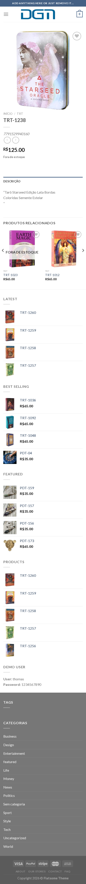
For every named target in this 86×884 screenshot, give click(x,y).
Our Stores (36, 871)
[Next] (83, 259)
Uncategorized (14, 838)
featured (9, 762)
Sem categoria (14, 804)
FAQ (67, 871)
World (8, 846)
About (21, 871)
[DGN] (43, 14)
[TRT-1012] (64, 248)
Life (6, 770)
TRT (20, 113)
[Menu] (6, 14)
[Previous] (3, 259)
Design (8, 745)
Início (8, 113)
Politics (9, 795)
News (7, 787)
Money (8, 778)
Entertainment (14, 753)
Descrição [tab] (12, 181)
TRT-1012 (52, 275)
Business (10, 736)
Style (7, 821)
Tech (7, 829)
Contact (55, 871)
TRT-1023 (10, 275)
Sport (7, 812)
